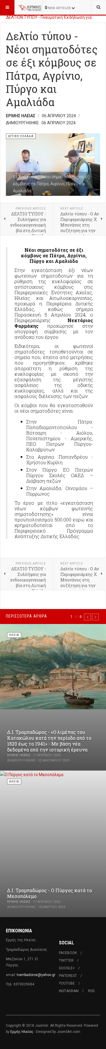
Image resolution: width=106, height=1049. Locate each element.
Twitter (66, 960)
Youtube (67, 983)
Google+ (67, 968)
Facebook (68, 953)
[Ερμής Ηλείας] (30, 7)
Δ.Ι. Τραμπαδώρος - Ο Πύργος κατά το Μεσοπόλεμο (49, 893)
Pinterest (68, 976)
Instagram (69, 991)
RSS (91, 991)
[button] (87, 616)
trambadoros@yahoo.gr (36, 975)
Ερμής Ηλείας (21, 1032)
